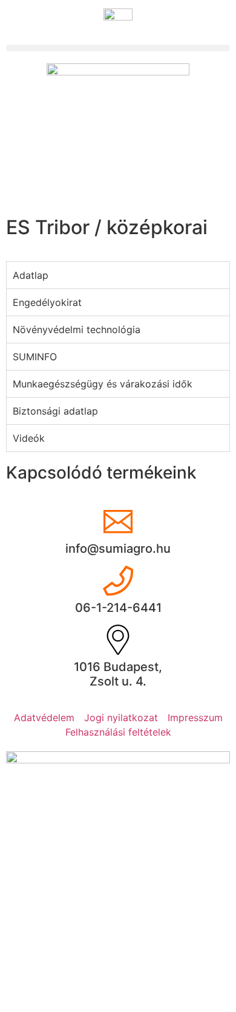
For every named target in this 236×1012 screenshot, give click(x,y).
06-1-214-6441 (118, 607)
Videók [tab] (29, 438)
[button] (118, 48)
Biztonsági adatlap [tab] (55, 411)
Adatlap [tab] (30, 275)
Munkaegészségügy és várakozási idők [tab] (102, 384)
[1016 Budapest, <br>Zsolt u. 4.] (118, 640)
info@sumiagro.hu (118, 548)
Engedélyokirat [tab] (47, 302)
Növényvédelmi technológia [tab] (76, 329)
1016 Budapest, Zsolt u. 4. (118, 674)
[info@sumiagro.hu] (118, 521)
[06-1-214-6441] (118, 580)
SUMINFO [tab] (35, 357)
